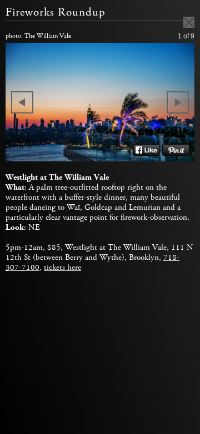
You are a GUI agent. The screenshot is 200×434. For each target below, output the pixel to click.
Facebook (146, 150)
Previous (22, 102)
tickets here (62, 267)
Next (178, 102)
